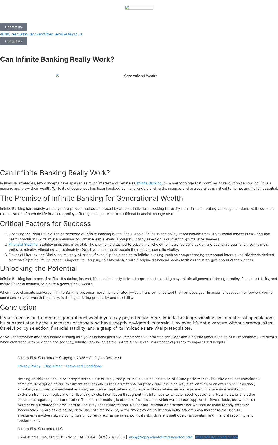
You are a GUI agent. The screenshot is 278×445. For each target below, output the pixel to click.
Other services (56, 34)
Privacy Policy (29, 366)
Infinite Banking (149, 183)
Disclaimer (53, 366)
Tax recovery (33, 34)
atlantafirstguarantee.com (216, 437)
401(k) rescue (11, 34)
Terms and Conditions (84, 366)
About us (75, 34)
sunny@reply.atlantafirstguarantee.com (160, 437)
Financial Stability (23, 244)
